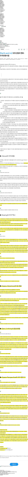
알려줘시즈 (1, 6)
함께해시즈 (1, 2)
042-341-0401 (4, 472)
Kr (0, 12)
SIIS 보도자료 (2, 4)
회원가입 (1, 1)
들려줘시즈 (1, 3)
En (1, 12)
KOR (1, 25)
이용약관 (7, 474)
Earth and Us (2, 9)
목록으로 (14, 464)
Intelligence (2, 10)
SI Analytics (8, 471)
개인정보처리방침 (3, 474)
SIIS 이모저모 (2, 5)
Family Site (2, 470)
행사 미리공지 (2, 16)
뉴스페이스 (1, 11)
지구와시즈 (1, 20)
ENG (2, 25)
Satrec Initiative (3, 471)
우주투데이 (1, 8)
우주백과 (1, 7)
